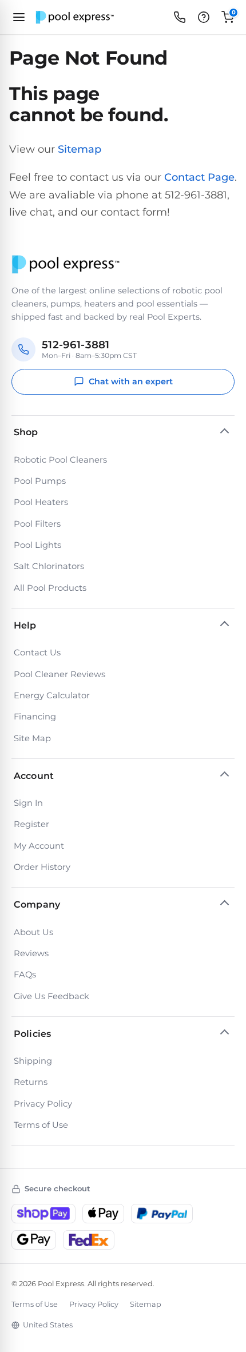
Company (37, 904)
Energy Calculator (52, 695)
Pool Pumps (40, 481)
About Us (33, 932)
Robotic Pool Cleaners (60, 460)
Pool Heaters (41, 502)
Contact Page (199, 177)
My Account (39, 846)
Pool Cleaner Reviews (59, 674)
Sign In (28, 803)
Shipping (33, 1061)
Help (25, 625)
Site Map (32, 738)
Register (31, 824)
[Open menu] (19, 17)
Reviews (31, 953)
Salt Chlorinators (49, 566)
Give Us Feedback (51, 996)
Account (34, 775)
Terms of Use (41, 1125)
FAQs (25, 974)
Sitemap (79, 149)
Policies (32, 1033)
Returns (30, 1082)
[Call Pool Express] (179, 17)
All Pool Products (50, 588)
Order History (42, 867)
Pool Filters (37, 524)
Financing (35, 716)
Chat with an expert (131, 381)
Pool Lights (37, 545)
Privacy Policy (43, 1104)
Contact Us (37, 652)
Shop (26, 432)
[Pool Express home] (74, 17)
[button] (203, 17)
